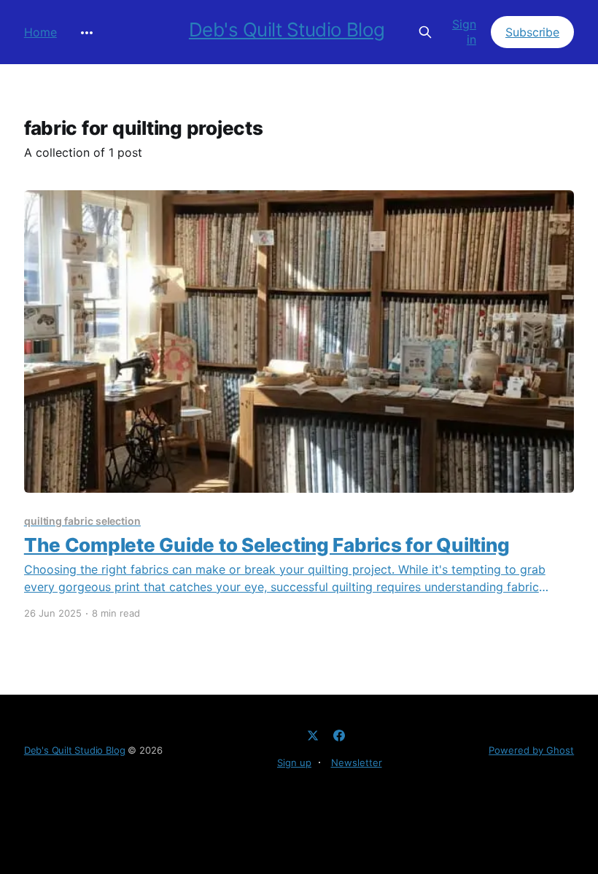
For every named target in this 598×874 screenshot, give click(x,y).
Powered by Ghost (531, 750)
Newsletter (356, 762)
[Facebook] (339, 735)
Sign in (464, 32)
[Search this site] (424, 32)
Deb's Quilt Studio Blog (287, 30)
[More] (87, 33)
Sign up (294, 762)
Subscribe (532, 32)
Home (40, 32)
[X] (313, 735)
